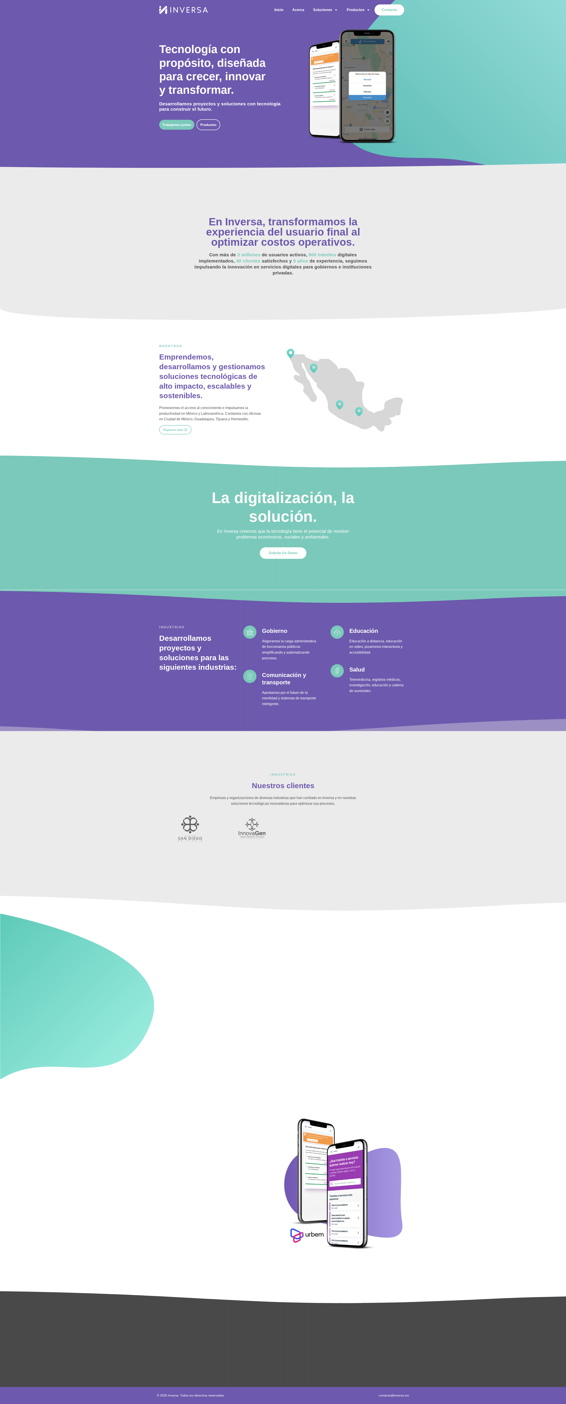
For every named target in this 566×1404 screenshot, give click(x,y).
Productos (355, 10)
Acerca (298, 10)
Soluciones (322, 10)
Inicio (278, 10)
